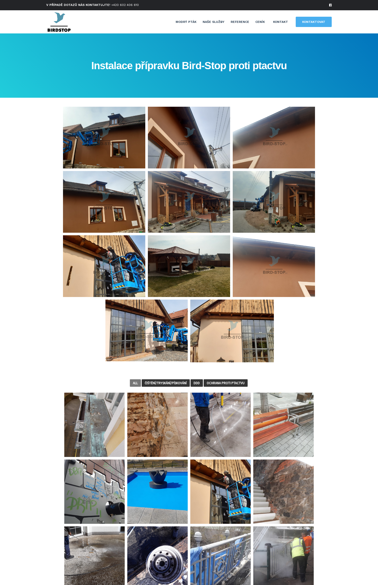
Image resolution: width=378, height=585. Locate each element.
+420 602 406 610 (125, 5)
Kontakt (280, 22)
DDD (197, 383)
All (135, 383)
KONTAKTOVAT (313, 22)
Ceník (260, 22)
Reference (240, 22)
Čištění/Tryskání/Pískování (166, 383)
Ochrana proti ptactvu (226, 383)
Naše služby (213, 22)
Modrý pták (186, 22)
